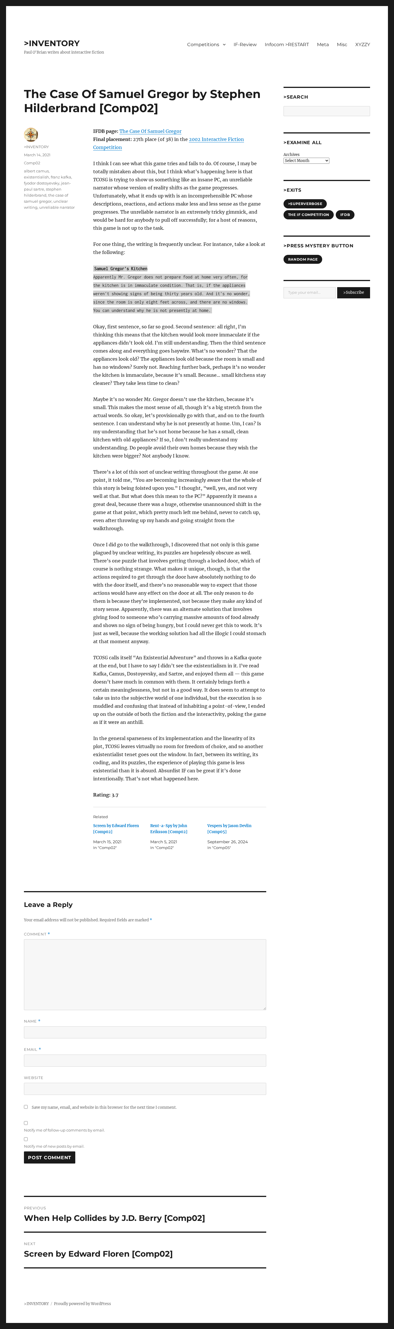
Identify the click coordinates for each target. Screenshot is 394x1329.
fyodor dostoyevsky (41, 183)
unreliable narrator (57, 207)
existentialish (36, 177)
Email (32, 1049)
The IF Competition (308, 214)
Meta (323, 44)
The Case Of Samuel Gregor (150, 131)
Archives (292, 154)
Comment (37, 934)
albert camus (36, 171)
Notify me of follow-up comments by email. (64, 1130)
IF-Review (245, 44)
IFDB (345, 214)
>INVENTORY (52, 43)
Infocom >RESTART (287, 44)
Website (34, 1077)
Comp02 (32, 163)
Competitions (203, 44)
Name (32, 1021)
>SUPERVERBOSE (305, 204)
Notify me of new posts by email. (54, 1146)
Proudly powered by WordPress (82, 1303)
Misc (342, 44)
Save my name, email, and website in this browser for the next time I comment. (104, 1107)
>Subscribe (353, 292)
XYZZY (362, 44)
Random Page (303, 259)
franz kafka (61, 177)
